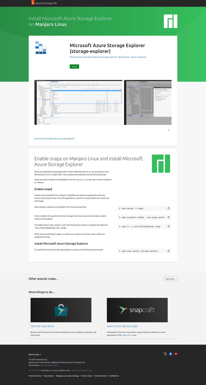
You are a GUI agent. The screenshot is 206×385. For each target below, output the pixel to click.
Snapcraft (79, 370)
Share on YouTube (175, 353)
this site (89, 370)
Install (74, 66)
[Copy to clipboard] (169, 208)
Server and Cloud (138, 57)
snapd (72, 370)
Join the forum (34, 370)
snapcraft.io (127, 335)
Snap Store (80, 179)
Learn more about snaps (122, 326)
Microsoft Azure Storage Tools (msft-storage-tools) (92, 57)
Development (124, 57)
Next (169, 130)
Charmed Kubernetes (49, 365)
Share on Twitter (165, 353)
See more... (170, 279)
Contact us (114, 376)
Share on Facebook (170, 353)
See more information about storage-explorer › (54, 138)
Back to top (34, 354)
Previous (162, 130)
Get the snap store (42, 326)
